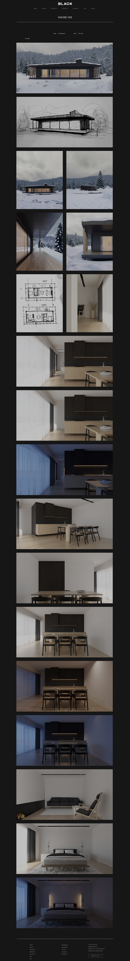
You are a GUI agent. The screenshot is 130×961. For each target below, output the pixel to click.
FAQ (85, 8)
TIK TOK (64, 949)
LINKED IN (64, 952)
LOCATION (64, 954)
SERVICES (64, 8)
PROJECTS (54, 8)
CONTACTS (76, 8)
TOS (31, 958)
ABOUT (44, 8)
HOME (35, 8)
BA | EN (93, 8)
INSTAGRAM (65, 945)
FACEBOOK (64, 947)
